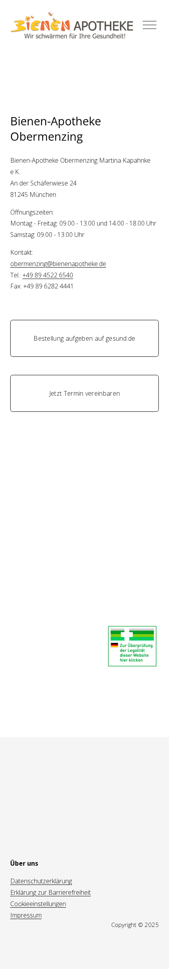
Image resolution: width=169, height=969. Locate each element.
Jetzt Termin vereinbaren (84, 393)
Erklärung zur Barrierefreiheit (50, 892)
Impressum (26, 915)
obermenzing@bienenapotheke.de (58, 263)
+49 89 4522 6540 (47, 275)
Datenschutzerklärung (41, 881)
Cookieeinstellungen (38, 903)
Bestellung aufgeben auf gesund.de (84, 338)
